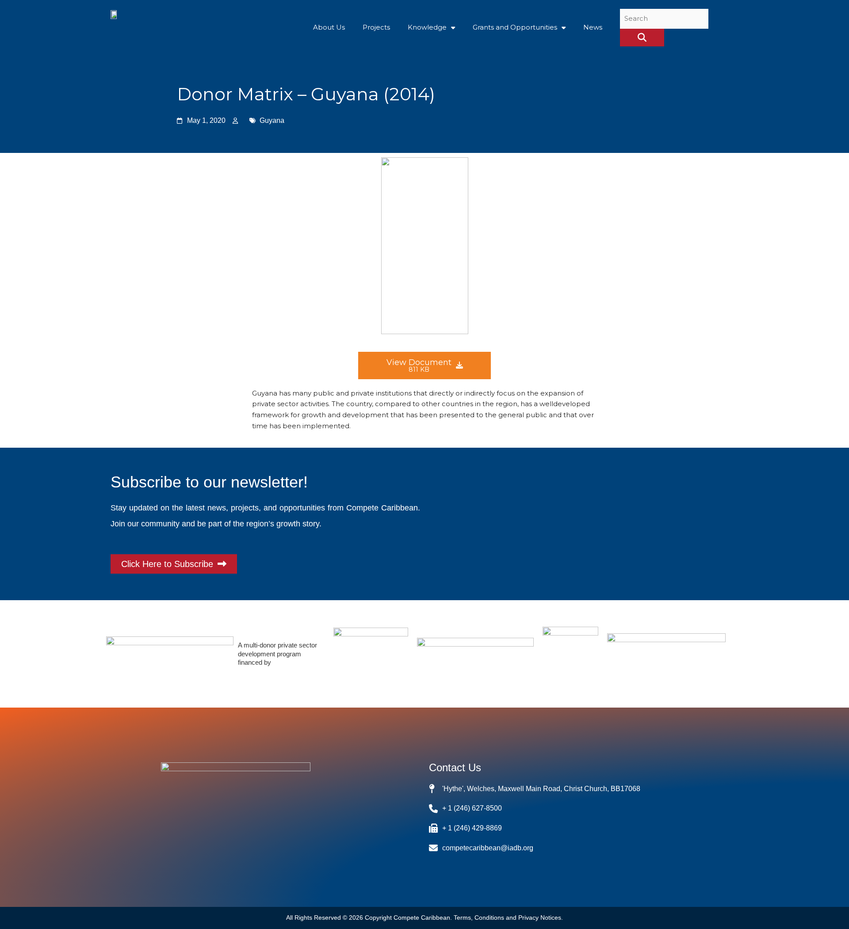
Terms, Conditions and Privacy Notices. (508, 917)
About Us (329, 27)
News (592, 27)
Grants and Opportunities (515, 27)
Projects (376, 27)
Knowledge (427, 27)
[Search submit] (642, 37)
